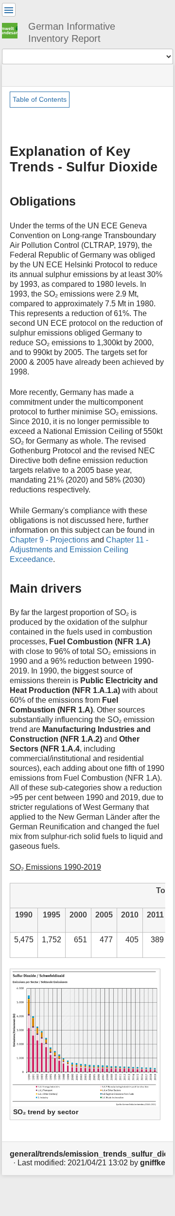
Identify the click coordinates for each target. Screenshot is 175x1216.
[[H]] (13, 29)
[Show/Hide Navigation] (9, 10)
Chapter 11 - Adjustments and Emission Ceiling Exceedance (79, 549)
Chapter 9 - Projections (49, 540)
